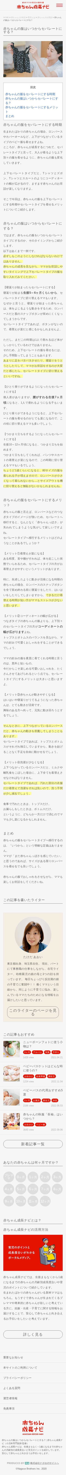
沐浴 (55, 1100)
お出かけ (28, 1076)
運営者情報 (10, 1398)
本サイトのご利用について (20, 1367)
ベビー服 (40, 1124)
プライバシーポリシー (17, 1377)
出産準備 (40, 1076)
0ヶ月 (27, 1052)
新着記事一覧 (33, 1144)
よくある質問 (11, 1388)
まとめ (9, 116)
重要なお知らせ (13, 1357)
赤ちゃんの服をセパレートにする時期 (30, 94)
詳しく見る (33, 1334)
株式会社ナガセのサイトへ (44, 1463)
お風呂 (36, 1100)
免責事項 (9, 1408)
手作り (56, 1052)
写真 (47, 1052)
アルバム (37, 1052)
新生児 (51, 1076)
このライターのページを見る (33, 1012)
